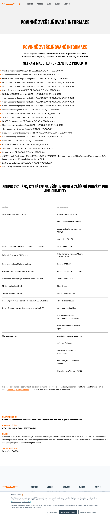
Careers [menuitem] (82, 487)
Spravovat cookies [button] (52, 512)
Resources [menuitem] (66, 487)
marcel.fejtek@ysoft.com (18, 390)
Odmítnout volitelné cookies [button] (88, 512)
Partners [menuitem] (50, 487)
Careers (57, 4)
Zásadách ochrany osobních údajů (21, 502)
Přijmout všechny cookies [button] (67, 512)
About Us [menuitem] (98, 487)
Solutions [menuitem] (34, 487)
